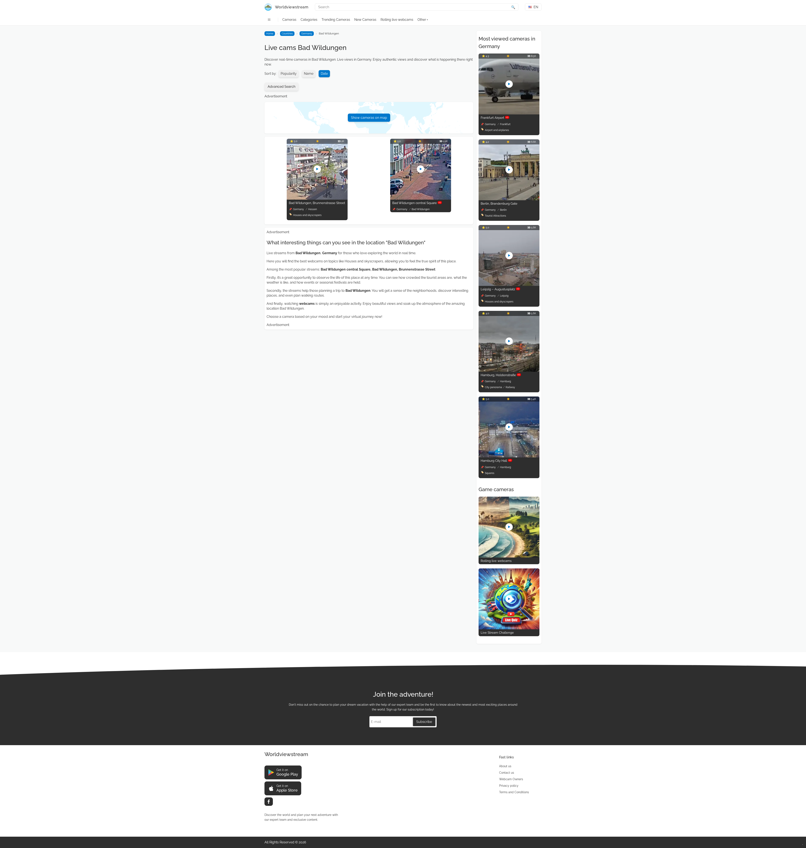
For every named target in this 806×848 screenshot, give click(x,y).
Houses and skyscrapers (307, 215)
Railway (510, 387)
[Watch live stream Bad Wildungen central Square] (420, 198)
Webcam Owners (511, 779)
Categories (309, 20)
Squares (489, 473)
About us (505, 766)
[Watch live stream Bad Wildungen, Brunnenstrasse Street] (317, 198)
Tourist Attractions (495, 215)
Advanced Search (281, 87)
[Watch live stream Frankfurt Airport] (509, 113)
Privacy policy (508, 785)
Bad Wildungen (421, 209)
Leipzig (504, 295)
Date (324, 74)
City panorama (493, 387)
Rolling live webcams (397, 20)
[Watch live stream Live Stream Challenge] (509, 628)
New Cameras (365, 20)
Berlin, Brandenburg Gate (499, 203)
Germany (306, 33)
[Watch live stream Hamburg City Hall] (509, 456)
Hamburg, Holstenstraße (500, 375)
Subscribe (424, 722)
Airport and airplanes (497, 130)
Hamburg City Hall (496, 461)
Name (308, 74)
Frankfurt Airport (494, 118)
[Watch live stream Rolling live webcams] (509, 556)
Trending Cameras (336, 20)
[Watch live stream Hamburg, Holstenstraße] (509, 371)
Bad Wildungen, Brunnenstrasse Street (317, 203)
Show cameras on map (369, 118)
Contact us (506, 772)
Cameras (289, 20)
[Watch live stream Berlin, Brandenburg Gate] (509, 199)
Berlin (503, 209)
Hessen (312, 209)
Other (421, 20)
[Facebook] (268, 801)
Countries (287, 33)
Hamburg (505, 381)
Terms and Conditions (514, 792)
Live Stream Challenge (497, 633)
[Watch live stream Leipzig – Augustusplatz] (509, 285)
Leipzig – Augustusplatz (500, 289)
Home (269, 33)
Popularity (289, 74)
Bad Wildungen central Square (416, 203)
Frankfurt (505, 124)
